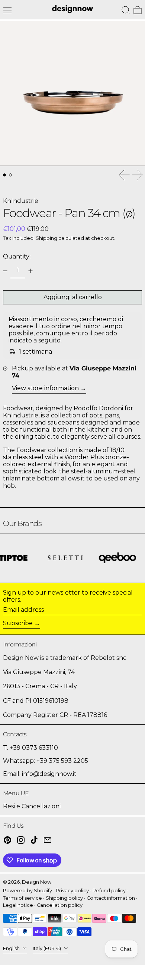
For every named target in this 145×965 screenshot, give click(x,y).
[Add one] (30, 271)
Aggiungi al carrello (73, 297)
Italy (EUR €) (47, 948)
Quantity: (16, 256)
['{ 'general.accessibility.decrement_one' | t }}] (5, 271)
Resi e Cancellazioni (32, 806)
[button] (125, 10)
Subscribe (18, 623)
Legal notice (18, 905)
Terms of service (22, 898)
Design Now (36, 882)
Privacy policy (72, 890)
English (12, 948)
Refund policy (109, 890)
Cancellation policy (60, 905)
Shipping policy (64, 898)
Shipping (46, 238)
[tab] (4, 174)
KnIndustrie (20, 200)
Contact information (111, 898)
